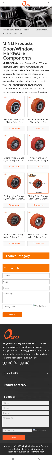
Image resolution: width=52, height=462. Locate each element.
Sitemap (25, 451)
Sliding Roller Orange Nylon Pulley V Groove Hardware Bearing (38, 197)
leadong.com (14, 451)
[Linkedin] (10, 363)
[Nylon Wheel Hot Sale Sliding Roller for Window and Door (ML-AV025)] (38, 105)
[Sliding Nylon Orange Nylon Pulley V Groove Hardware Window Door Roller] (13, 143)
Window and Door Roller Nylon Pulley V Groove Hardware (38, 159)
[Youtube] (22, 363)
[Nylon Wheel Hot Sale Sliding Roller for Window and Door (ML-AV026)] (13, 105)
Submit (12, 314)
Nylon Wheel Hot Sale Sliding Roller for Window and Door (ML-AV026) (14, 120)
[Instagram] (27, 363)
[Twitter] (16, 363)
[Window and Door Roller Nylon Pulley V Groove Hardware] (38, 144)
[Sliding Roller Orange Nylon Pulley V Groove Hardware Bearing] (38, 183)
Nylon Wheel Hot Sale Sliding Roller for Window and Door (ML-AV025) (38, 120)
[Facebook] (5, 363)
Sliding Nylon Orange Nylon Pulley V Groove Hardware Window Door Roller (13, 159)
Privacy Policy (37, 451)
